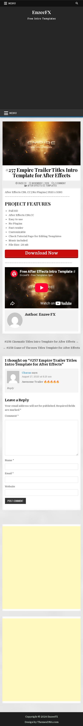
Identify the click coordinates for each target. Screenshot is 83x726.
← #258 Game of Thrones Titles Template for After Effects (41, 347)
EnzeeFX (41, 12)
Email (9, 473)
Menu (12, 3)
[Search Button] (77, 3)
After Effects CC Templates (42, 185)
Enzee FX (22, 183)
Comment (12, 415)
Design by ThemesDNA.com (41, 722)
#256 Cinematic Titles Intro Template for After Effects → (41, 341)
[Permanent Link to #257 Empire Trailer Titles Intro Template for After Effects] (42, 143)
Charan (26, 372)
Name (9, 460)
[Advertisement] (41, 63)
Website (10, 486)
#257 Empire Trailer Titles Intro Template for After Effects (41, 172)
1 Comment (60, 183)
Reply (10, 388)
